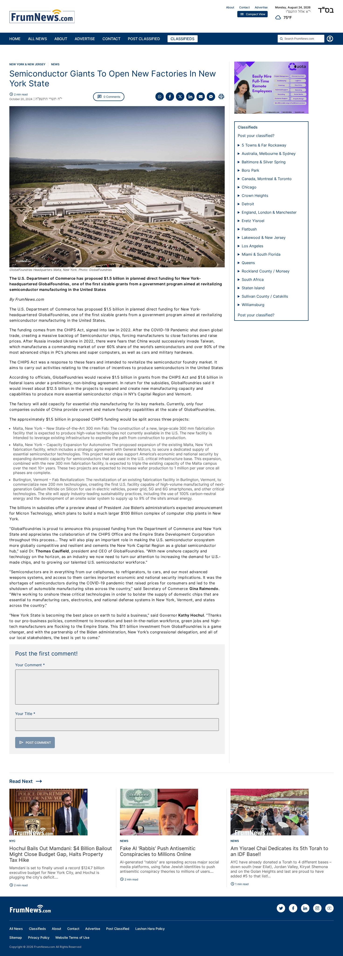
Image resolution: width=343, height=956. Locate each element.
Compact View (252, 14)
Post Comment (35, 742)
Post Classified (144, 38)
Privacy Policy (38, 937)
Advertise (261, 7)
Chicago (249, 187)
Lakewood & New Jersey (264, 237)
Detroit (248, 204)
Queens (248, 262)
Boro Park (250, 170)
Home (15, 38)
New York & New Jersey (27, 64)
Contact (244, 7)
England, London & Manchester (269, 212)
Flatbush (249, 229)
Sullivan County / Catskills (265, 296)
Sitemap (15, 937)
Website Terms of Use (72, 937)
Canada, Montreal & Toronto (267, 178)
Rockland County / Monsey (266, 271)
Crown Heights (255, 195)
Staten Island (253, 288)
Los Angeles (252, 246)
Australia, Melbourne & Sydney (269, 153)
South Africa (253, 279)
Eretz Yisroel (253, 220)
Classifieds (182, 38)
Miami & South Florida (261, 254)
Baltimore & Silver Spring (264, 162)
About (230, 7)
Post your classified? (256, 135)
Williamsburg (253, 304)
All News (37, 38)
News (55, 64)
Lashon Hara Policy (150, 929)
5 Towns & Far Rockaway (264, 145)
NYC (12, 841)
